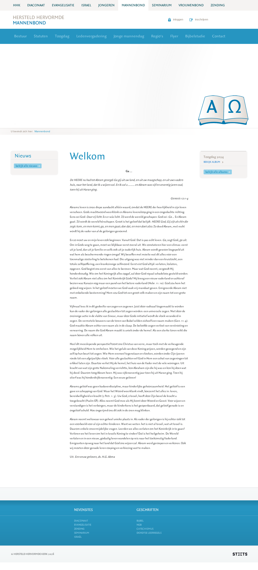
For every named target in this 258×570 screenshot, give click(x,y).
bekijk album (212, 162)
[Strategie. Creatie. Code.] (240, 554)
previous (12, 124)
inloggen (177, 19)
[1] (15, 124)
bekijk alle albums (216, 172)
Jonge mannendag (129, 36)
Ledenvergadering (91, 36)
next (18, 124)
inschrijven (201, 19)
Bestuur (20, 36)
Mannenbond (42, 131)
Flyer (174, 36)
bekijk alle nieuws (26, 166)
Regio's (157, 36)
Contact (218, 36)
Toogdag (62, 36)
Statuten (41, 36)
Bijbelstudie (195, 36)
